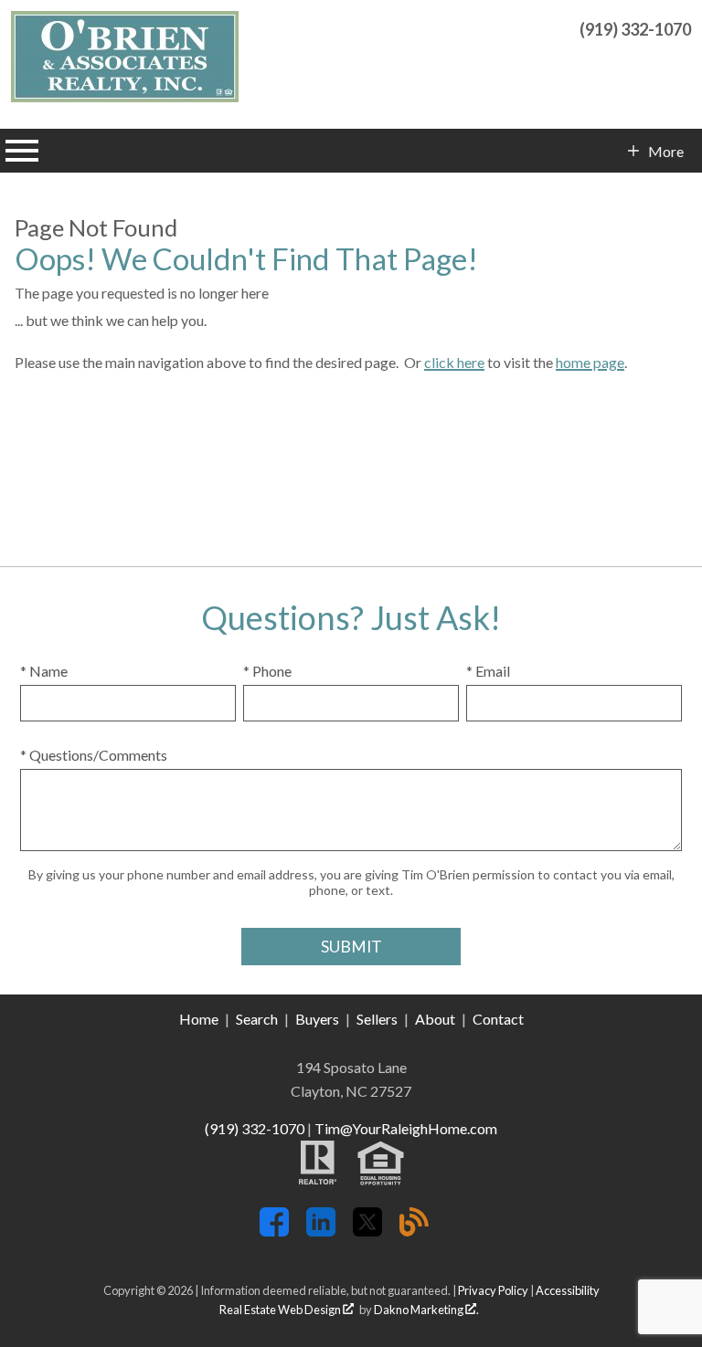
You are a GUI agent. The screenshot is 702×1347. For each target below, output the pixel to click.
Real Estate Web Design (281, 1309)
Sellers (377, 1018)
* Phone (267, 670)
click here (454, 362)
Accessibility (568, 1290)
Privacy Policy (493, 1290)
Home (198, 1018)
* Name (44, 670)
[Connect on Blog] (414, 1230)
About (435, 1018)
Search (257, 1018)
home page (590, 362)
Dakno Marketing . (426, 1309)
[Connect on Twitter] (367, 1230)
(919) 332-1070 (254, 1128)
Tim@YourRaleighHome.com (405, 1128)
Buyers (317, 1018)
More (665, 151)
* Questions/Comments (93, 754)
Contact (498, 1018)
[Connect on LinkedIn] (320, 1230)
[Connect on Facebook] (274, 1230)
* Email (488, 670)
